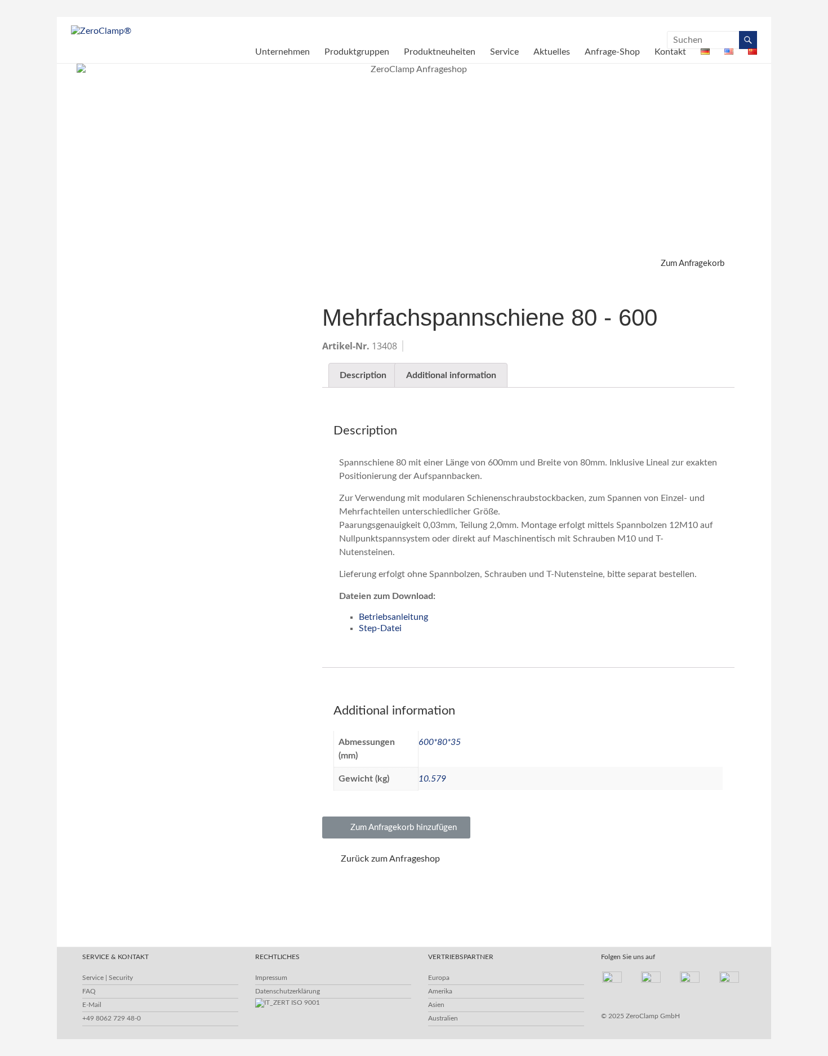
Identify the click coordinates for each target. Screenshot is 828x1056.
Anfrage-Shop (612, 51)
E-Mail (91, 1004)
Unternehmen (282, 51)
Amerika (440, 991)
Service (504, 51)
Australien (443, 1018)
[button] (685, 263)
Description (363, 375)
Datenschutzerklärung (287, 991)
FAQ (89, 991)
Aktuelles (551, 51)
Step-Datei (380, 628)
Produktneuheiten (439, 51)
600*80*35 (440, 742)
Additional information (451, 375)
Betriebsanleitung (393, 617)
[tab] (363, 375)
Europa (438, 977)
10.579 (432, 778)
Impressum (271, 977)
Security (121, 977)
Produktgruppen (356, 51)
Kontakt (670, 51)
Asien (436, 1004)
